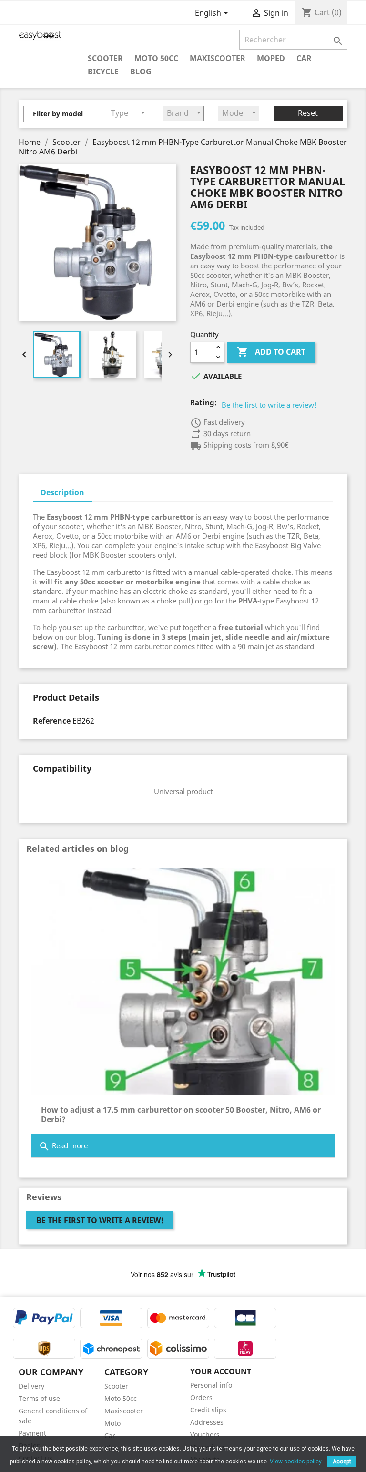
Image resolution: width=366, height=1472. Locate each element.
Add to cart (271, 352)
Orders (201, 1397)
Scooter (105, 58)
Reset (308, 113)
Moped (271, 58)
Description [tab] (62, 492)
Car (304, 58)
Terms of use (39, 1398)
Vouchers (205, 1434)
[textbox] (127, 113)
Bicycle (103, 71)
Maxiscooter (217, 58)
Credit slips (208, 1409)
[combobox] (127, 113)
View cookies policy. (296, 1461)
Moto (112, 1423)
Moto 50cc (156, 58)
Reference (52, 721)
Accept (342, 1461)
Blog (141, 71)
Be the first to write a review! (269, 404)
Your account (220, 1371)
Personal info (211, 1385)
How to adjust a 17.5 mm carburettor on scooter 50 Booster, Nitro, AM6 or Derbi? (181, 1114)
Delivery (31, 1385)
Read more (63, 1146)
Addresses (207, 1422)
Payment (32, 1433)
